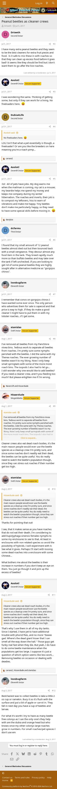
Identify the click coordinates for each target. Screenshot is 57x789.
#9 (54, 406)
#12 (53, 690)
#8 (54, 338)
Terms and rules (22, 777)
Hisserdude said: (11, 495)
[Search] (53, 3)
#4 (54, 126)
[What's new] (47, 3)
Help (49, 777)
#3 (54, 91)
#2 (54, 44)
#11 (53, 595)
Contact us (7, 777)
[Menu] (4, 3)
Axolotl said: (9, 132)
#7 (54, 294)
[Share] (50, 44)
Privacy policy (38, 777)
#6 (54, 240)
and (17, 386)
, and (21, 670)
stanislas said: (10, 412)
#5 (54, 178)
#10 (53, 489)
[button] (3, 773)
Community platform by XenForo (27, 786)
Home (5, 780)
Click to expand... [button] (29, 437)
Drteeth (7, 25)
